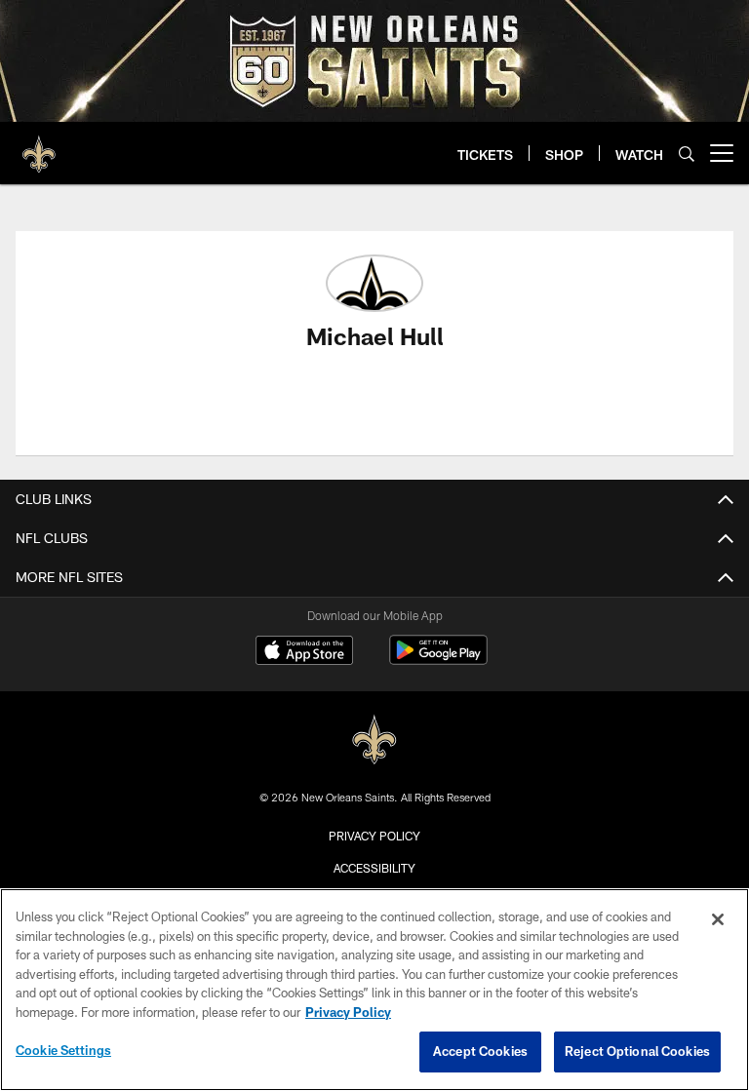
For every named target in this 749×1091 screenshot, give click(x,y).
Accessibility (374, 868)
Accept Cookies (480, 1051)
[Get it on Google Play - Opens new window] (438, 659)
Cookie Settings (63, 1050)
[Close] (717, 919)
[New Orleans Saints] (374, 740)
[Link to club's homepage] (39, 145)
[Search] (686, 153)
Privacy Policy (374, 835)
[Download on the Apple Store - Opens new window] (304, 652)
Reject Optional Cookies (637, 1051)
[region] (374, 989)
